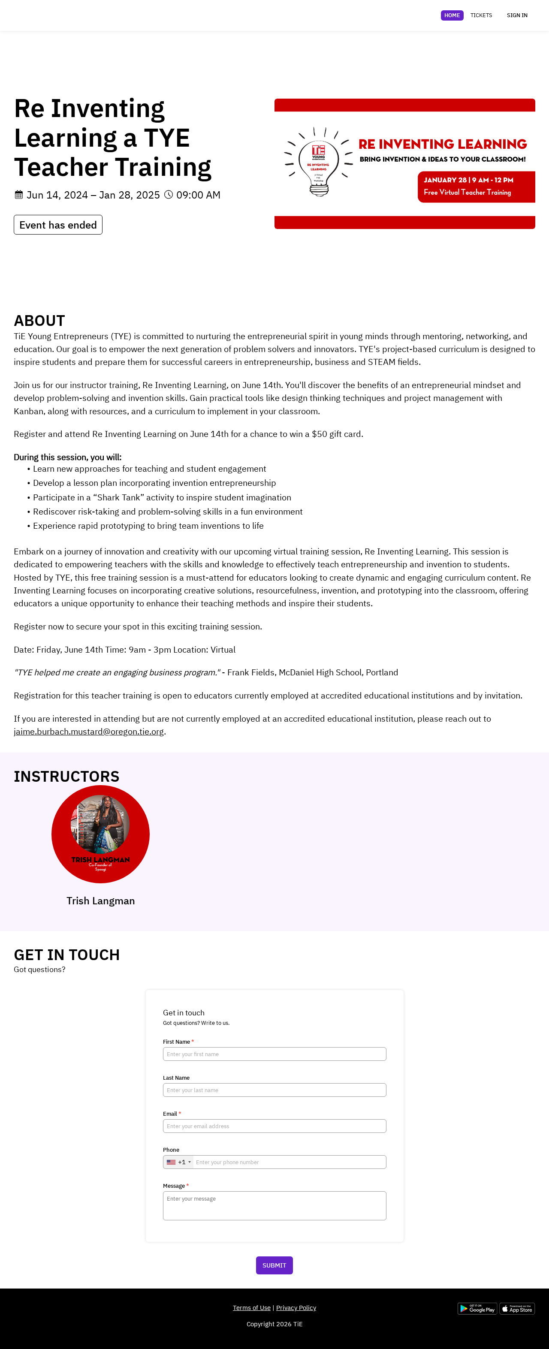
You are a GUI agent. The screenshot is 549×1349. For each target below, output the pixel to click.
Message (176, 1186)
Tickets (481, 15)
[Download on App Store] (517, 1312)
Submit (274, 1265)
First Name (178, 1042)
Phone (171, 1150)
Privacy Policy (296, 1308)
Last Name (176, 1078)
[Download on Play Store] (478, 1312)
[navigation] (468, 15)
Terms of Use (252, 1308)
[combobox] (178, 1162)
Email (172, 1114)
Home (452, 15)
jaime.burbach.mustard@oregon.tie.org (89, 731)
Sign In (517, 15)
